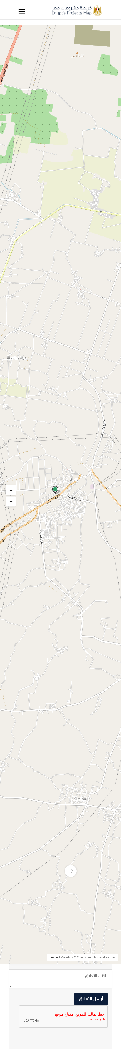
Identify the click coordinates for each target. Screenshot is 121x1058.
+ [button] (11, 490)
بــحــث (59, 310)
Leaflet (53, 957)
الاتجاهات (24, 715)
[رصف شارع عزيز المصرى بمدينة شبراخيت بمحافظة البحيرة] (60, 827)
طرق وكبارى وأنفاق (90, 574)
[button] (59, 234)
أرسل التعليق (91, 998)
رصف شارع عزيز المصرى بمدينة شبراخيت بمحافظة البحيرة (62, 870)
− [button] (11, 501)
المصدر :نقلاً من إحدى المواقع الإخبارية (71, 706)
